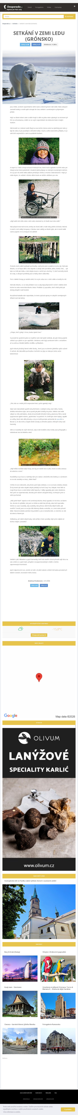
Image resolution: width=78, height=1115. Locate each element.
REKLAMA (48, 1093)
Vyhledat (69, 16)
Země (30, 7)
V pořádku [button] (68, 1109)
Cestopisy (58, 7)
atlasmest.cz (26, 1099)
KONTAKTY (39, 1093)
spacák (59, 419)
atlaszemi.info (50, 1099)
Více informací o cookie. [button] (11, 1112)
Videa (49, 7)
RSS (56, 1093)
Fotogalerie (39, 7)
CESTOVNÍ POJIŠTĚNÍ (26, 1093)
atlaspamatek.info (38, 1099)
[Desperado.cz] (13, 6)
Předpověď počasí (38, 635)
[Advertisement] (39, 603)
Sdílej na (33, 585)
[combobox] (33, 16)
